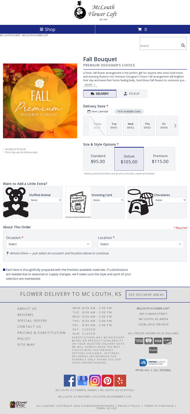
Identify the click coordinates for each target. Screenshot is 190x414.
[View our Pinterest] (108, 385)
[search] (183, 45)
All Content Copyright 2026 (58, 406)
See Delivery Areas (146, 295)
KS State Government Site (112, 396)
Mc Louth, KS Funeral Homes (76, 390)
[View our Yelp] (120, 385)
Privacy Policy (129, 406)
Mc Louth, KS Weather (74, 396)
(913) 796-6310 (158, 324)
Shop (50, 29)
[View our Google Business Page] (82, 385)
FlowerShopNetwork (97, 406)
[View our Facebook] (70, 385)
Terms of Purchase (159, 406)
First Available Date (129, 111)
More (88, 84)
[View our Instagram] (95, 385)
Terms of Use (106, 408)
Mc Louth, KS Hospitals (117, 390)
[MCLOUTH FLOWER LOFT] (95, 19)
